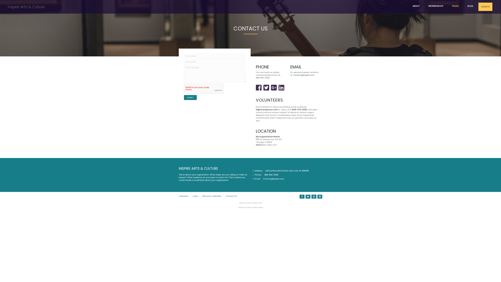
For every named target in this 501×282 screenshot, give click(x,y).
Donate (485, 6)
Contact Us (231, 196)
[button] (190, 97)
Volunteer (183, 196)
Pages (455, 6)
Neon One (258, 203)
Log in (195, 196)
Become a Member (212, 196)
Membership (435, 6)
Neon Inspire (258, 207)
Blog (470, 6)
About (416, 6)
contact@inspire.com (303, 75)
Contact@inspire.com (273, 178)
